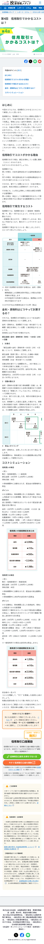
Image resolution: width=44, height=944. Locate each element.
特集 (40, 7)
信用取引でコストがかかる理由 (17, 79)
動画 (35, 7)
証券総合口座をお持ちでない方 (23, 756)
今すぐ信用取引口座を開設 (20, 762)
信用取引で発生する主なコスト (17, 84)
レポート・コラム (24, 7)
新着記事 (11, 7)
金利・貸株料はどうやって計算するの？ (20, 88)
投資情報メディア (8, 12)
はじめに (8, 75)
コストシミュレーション (14, 92)
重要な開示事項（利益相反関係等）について (19, 847)
